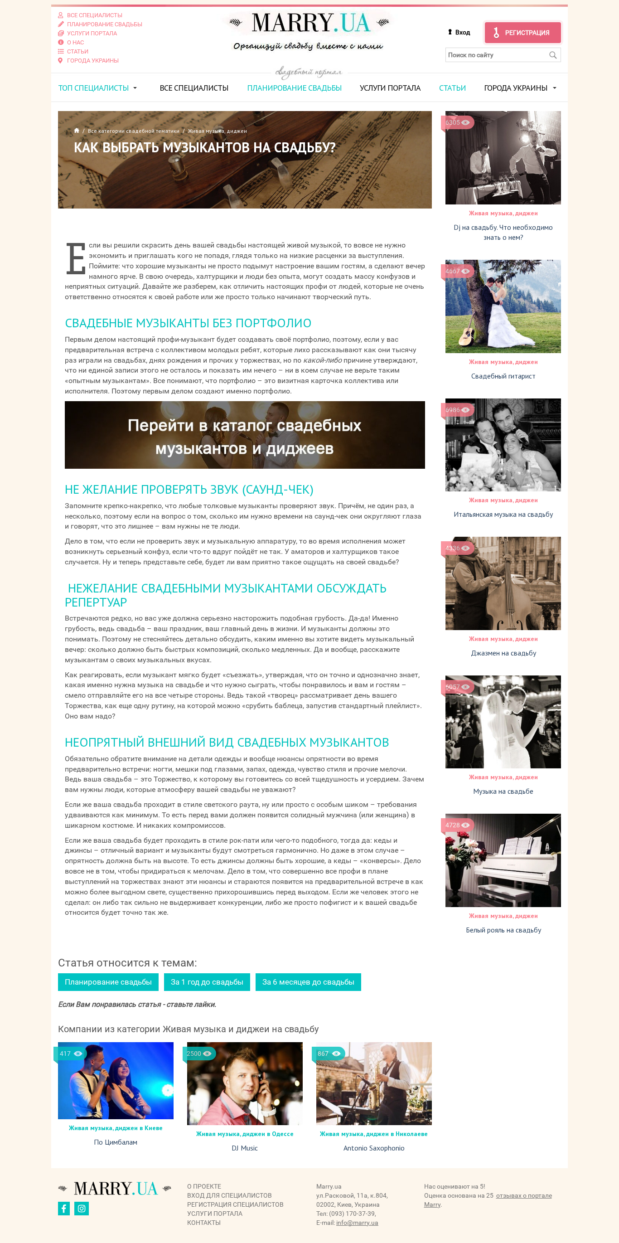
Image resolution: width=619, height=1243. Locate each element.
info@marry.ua (357, 1222)
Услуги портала (390, 88)
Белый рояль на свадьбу (503, 929)
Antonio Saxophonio (374, 1147)
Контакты (204, 1222)
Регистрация (527, 32)
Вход (462, 32)
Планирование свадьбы (294, 88)
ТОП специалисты (93, 88)
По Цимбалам (115, 1141)
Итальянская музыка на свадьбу (503, 514)
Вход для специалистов (229, 1195)
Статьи (452, 88)
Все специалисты (194, 88)
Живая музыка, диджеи (503, 213)
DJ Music (245, 1147)
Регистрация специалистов (235, 1204)
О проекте (204, 1186)
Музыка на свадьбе (503, 791)
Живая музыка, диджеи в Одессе (245, 1134)
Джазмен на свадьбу (503, 652)
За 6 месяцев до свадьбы (308, 981)
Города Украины (515, 88)
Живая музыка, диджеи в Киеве (116, 1128)
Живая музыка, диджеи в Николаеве (374, 1134)
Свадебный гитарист (503, 375)
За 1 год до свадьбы (207, 981)
